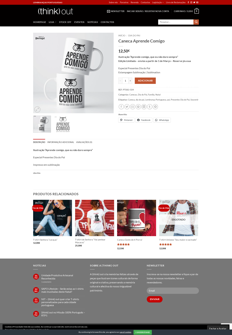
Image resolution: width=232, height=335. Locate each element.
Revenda (135, 2)
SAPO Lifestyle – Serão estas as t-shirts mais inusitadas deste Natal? (62, 290)
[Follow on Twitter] (194, 2)
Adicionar (145, 80)
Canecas (133, 94)
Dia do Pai (134, 35)
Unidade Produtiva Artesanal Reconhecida (57, 277)
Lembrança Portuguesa (155, 99)
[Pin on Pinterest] (138, 106)
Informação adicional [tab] (60, 142)
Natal (158, 94)
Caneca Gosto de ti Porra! (129, 239)
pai (168, 99)
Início (121, 35)
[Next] (108, 73)
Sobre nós (113, 2)
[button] (116, 11)
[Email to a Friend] (132, 106)
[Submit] (196, 22)
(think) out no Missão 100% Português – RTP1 (63, 314)
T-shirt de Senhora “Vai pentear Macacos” (90, 241)
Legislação (157, 2)
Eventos (79, 22)
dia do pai (140, 99)
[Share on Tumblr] (149, 106)
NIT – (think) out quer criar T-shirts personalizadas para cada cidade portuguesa (60, 302)
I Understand (142, 332)
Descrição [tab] (39, 142)
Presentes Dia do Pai (180, 99)
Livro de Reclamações (176, 2)
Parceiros (124, 2)
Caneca (131, 99)
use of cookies (125, 332)
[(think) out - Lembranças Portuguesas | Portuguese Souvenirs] (55, 11)
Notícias (92, 22)
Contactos (145, 2)
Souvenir (194, 99)
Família (151, 94)
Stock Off (65, 22)
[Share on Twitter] (127, 106)
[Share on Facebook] (121, 106)
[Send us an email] (197, 2)
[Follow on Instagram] (191, 2)
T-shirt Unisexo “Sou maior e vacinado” (178, 239)
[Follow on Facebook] (188, 2)
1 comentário (51, 282)
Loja (51, 22)
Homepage (39, 22)
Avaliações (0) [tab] (84, 142)
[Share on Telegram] (155, 106)
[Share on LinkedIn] (144, 106)
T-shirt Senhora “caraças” (45, 239)
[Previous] (39, 73)
